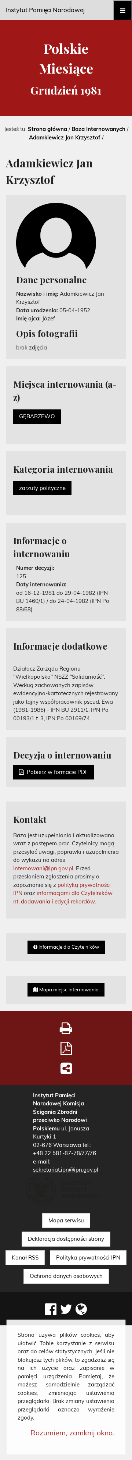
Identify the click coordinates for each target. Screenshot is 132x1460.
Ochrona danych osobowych (66, 1275)
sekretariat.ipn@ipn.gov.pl (65, 1169)
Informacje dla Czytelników (68, 947)
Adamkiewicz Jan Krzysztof (64, 137)
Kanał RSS (25, 1257)
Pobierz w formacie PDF (56, 771)
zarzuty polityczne (42, 487)
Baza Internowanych (98, 128)
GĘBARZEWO (37, 416)
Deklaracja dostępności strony (66, 1238)
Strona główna (47, 128)
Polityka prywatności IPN (88, 1257)
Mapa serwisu (66, 1220)
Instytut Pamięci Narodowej (45, 10)
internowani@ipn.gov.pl (43, 868)
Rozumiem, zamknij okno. (72, 1432)
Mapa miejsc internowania (68, 989)
